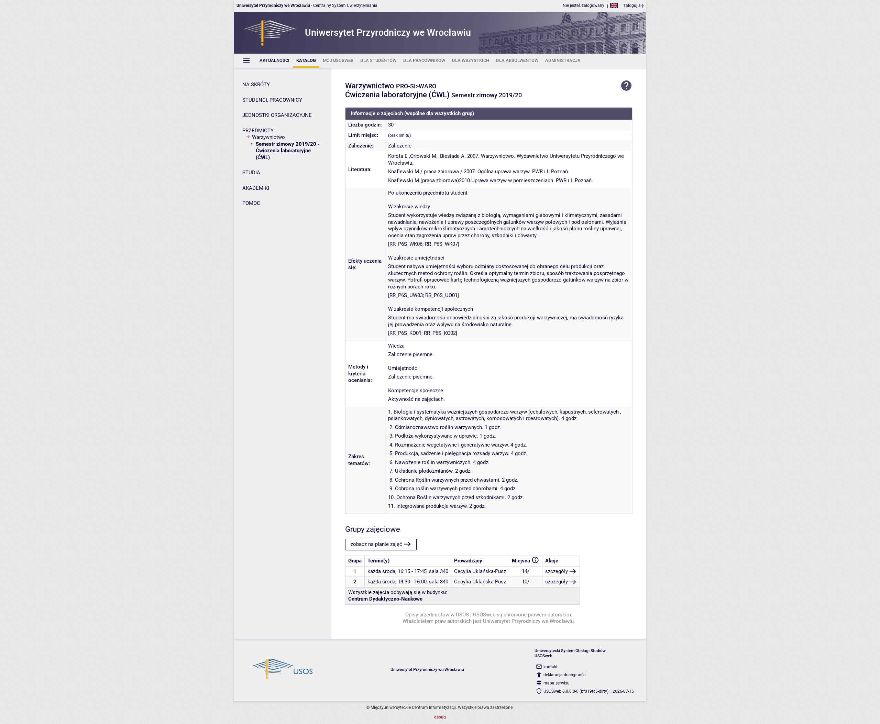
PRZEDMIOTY (258, 131)
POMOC (251, 203)
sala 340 (438, 571)
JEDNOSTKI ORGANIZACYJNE (277, 115)
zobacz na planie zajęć (376, 544)
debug (440, 717)
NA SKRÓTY (256, 84)
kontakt (550, 667)
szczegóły (556, 571)
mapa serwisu (556, 683)
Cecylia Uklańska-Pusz (480, 571)
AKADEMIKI (255, 188)
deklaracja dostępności (564, 674)
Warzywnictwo (268, 137)
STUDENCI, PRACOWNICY (272, 100)
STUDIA (251, 172)
